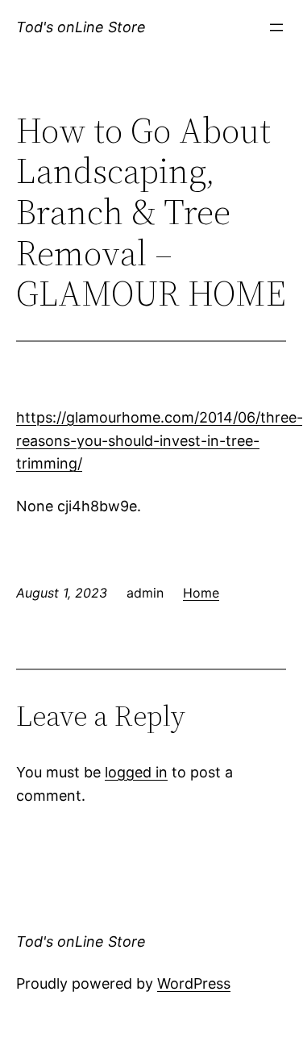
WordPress (193, 983)
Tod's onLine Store (81, 27)
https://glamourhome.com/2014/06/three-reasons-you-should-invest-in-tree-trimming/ (159, 441)
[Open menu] (276, 27)
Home (201, 593)
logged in (136, 772)
